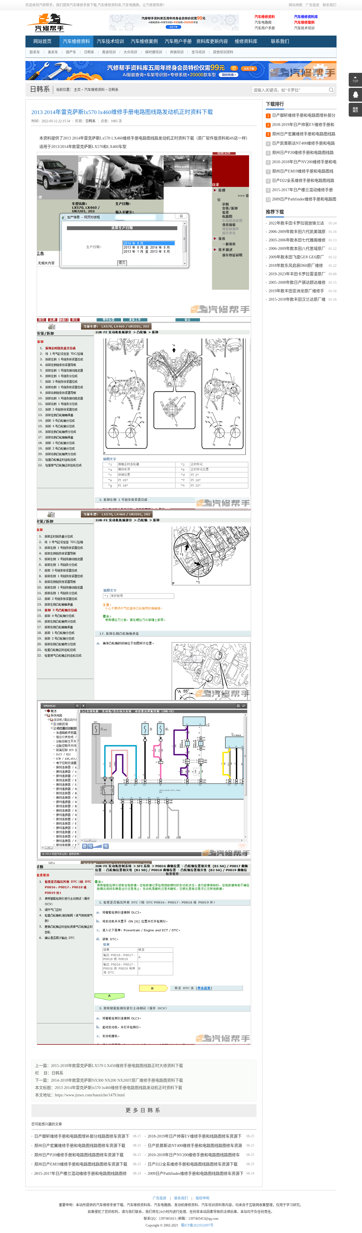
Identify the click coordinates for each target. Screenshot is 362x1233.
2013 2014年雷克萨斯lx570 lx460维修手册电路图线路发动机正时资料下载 (118, 1088)
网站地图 (295, 5)
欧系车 (35, 52)
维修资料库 (246, 41)
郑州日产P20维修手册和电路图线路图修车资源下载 (79, 1155)
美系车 (53, 52)
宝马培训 (198, 52)
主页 (77, 90)
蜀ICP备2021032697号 (197, 1225)
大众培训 (130, 52)
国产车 (71, 52)
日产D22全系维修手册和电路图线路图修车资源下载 (193, 1164)
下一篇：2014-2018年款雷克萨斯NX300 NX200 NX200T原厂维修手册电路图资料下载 (109, 1080)
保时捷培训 (153, 52)
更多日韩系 (144, 1110)
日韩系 (89, 52)
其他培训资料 (223, 52)
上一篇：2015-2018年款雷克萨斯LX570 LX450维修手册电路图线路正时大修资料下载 (109, 1066)
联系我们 (329, 5)
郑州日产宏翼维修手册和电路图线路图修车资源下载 (79, 1145)
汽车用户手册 (265, 28)
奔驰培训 (177, 52)
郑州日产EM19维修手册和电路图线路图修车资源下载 (80, 1164)
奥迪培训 (109, 52)
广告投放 (312, 5)
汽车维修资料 (265, 17)
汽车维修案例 (304, 23)
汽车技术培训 (304, 28)
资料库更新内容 (212, 41)
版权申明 (202, 1198)
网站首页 (42, 41)
